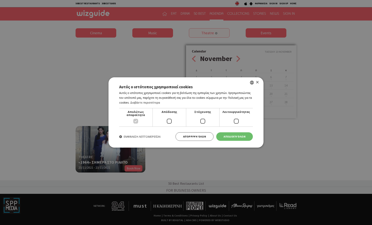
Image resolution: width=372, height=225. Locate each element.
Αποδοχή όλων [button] (234, 136)
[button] (139, 136)
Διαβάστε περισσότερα (145, 102)
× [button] (257, 82)
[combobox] (252, 82)
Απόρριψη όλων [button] (194, 136)
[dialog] (186, 112)
